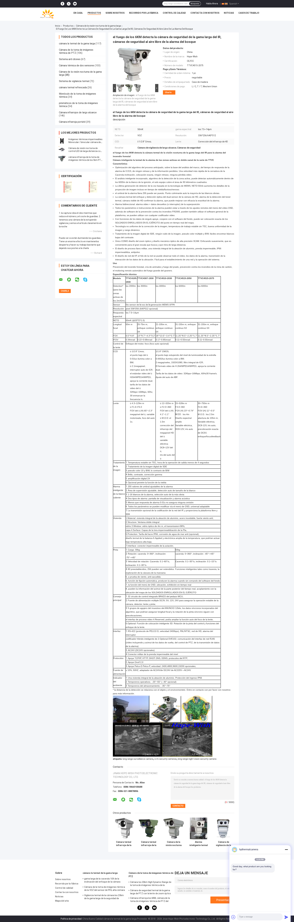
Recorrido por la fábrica (143, 13)
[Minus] (286, 849)
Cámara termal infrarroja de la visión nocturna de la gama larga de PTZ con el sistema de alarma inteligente (123, 844)
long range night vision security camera (197, 759)
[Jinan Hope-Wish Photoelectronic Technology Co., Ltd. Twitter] (69, 4)
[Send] (286, 917)
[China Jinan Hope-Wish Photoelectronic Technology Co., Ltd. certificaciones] (67, 187)
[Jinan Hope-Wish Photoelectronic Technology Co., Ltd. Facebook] (62, 4)
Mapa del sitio (62, 901)
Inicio (57, 26)
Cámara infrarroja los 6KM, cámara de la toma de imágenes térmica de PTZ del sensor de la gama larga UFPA (150, 900)
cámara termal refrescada (73, 87)
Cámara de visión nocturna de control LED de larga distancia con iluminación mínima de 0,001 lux (85, 151)
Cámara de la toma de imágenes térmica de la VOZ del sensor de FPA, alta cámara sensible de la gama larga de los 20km (104, 889)
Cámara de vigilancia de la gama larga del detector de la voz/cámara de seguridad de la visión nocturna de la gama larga (223, 844)
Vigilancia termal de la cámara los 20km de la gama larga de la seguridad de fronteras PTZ (104, 897)
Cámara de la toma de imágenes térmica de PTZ (151, 875)
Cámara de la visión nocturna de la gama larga (98, 26)
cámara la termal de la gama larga (77, 43)
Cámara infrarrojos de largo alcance (78, 112)
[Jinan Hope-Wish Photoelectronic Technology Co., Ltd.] (47, 13)
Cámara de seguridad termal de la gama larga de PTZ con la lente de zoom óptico (150, 892)
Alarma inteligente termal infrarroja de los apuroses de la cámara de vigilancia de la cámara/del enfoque (198, 844)
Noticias (229, 13)
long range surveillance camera (138, 759)
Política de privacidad (71, 919)
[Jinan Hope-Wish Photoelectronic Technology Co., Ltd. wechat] (79, 280)
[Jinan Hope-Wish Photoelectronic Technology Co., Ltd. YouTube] (75, 4)
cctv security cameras (165, 759)
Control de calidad (174, 13)
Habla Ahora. (212, 3)
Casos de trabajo (248, 13)
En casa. (78, 13)
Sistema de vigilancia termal (74, 81)
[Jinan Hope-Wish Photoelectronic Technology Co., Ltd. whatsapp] (71, 280)
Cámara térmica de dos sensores (76, 65)
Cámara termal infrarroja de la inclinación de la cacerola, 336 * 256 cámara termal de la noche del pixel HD (148, 844)
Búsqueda (195, 4)
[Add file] (233, 917)
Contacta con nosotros (204, 13)
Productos (94, 13)
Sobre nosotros (115, 13)
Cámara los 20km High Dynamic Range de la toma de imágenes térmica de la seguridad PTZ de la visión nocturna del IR (150, 884)
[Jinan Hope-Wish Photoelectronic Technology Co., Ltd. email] (63, 280)
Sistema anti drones (69, 59)
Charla (168, 92)
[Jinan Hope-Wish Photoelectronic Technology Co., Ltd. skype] (87, 280)
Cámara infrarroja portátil (72, 121)
